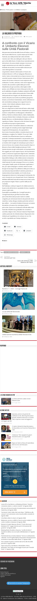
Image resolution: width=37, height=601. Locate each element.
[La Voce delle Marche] (18, 3)
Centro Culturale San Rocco (8, 573)
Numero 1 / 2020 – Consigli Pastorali (14, 289)
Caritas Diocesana (5, 575)
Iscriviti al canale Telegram (19, 583)
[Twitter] (18, 594)
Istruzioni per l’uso (9, 257)
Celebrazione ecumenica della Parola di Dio (16, 334)
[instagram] (20, 594)
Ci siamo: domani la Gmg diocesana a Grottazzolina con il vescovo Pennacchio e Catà (24, 427)
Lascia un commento (9, 38)
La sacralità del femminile (11, 312)
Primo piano (9, 9)
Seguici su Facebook (7, 562)
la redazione (7, 36)
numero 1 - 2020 (25, 252)
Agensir (4, 501)
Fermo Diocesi (4, 572)
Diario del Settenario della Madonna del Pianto (25, 261)
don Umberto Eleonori (11, 252)
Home (3, 9)
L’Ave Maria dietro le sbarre (9, 518)
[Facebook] (16, 594)
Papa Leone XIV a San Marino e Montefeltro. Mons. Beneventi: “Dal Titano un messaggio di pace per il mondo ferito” (17, 547)
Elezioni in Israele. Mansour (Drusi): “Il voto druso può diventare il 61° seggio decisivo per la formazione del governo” (16, 526)
